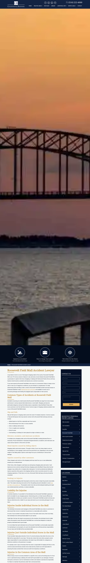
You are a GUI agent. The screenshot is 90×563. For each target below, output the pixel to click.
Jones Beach (65, 524)
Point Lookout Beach (67, 542)
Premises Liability (66, 443)
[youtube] (52, 3)
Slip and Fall (65, 451)
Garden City (65, 509)
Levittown (64, 527)
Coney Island (65, 498)
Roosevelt (64, 549)
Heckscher (65, 513)
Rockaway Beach (66, 484)
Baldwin (64, 477)
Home (30, 5)
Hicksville (64, 520)
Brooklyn (64, 491)
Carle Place (65, 495)
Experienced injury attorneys (28, 389)
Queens (64, 546)
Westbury (64, 560)
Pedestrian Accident (67, 440)
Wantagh (64, 556)
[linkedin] (49, 3)
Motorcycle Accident (67, 436)
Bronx (63, 487)
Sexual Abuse (65, 447)
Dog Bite (64, 429)
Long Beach (65, 535)
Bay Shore (64, 480)
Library (53, 5)
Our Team (46, 5)
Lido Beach (65, 531)
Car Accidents (66, 425)
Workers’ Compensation (68, 458)
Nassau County (66, 538)
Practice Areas (38, 5)
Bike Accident (65, 422)
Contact (80, 5)
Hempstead (65, 517)
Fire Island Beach (66, 506)
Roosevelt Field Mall (67, 433)
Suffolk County (66, 553)
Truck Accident (66, 454)
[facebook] (45, 3)
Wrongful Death (66, 462)
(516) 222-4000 (75, 2)
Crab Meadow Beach (67, 502)
